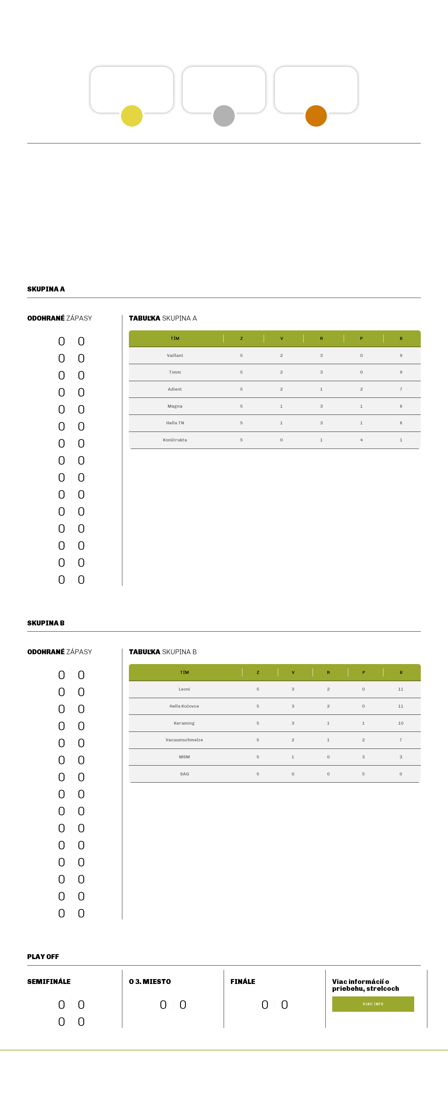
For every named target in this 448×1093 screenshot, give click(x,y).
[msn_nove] (374, 248)
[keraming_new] (374, 175)
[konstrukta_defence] (274, 248)
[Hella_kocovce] (374, 211)
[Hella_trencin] (173, 211)
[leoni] (274, 211)
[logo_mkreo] (340, 1070)
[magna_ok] (73, 211)
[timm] (73, 248)
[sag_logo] (174, 251)
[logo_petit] (185, 1070)
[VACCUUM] (274, 175)
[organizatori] (108, 1070)
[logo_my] (263, 1070)
